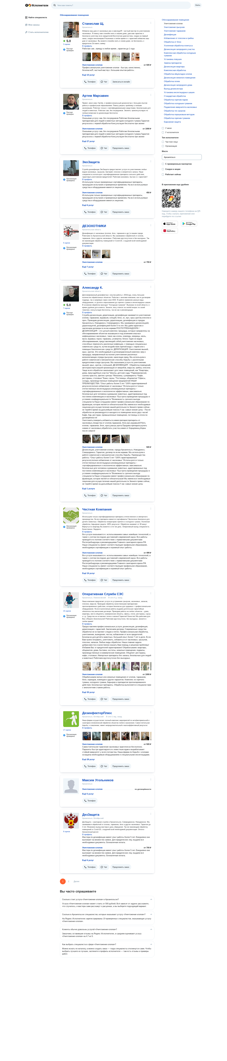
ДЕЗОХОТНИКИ (94, 226)
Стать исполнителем (38, 32)
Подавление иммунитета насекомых (180, 107)
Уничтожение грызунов (174, 27)
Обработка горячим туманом (177, 118)
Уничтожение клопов (92, 65)
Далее (76, 881)
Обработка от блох (172, 42)
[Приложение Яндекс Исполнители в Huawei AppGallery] (170, 230)
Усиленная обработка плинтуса (178, 45)
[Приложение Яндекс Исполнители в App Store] (170, 223)
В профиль (87, 46)
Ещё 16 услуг (88, 573)
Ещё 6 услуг (88, 205)
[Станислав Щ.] (71, 30)
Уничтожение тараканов (174, 31)
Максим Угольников (97, 780)
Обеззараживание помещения (175, 20)
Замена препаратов (173, 63)
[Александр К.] (71, 294)
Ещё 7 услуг (88, 267)
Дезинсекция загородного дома (178, 85)
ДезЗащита (90, 814)
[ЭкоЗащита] (71, 168)
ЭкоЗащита (91, 162)
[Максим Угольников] (71, 786)
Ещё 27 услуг (88, 141)
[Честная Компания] (71, 515)
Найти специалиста (37, 17)
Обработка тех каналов (174, 111)
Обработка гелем (172, 81)
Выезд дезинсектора (173, 89)
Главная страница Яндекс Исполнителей (36, 5)
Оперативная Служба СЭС (102, 594)
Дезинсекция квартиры (174, 66)
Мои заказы (34, 25)
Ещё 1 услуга (88, 488)
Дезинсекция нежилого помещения (179, 78)
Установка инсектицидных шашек (179, 92)
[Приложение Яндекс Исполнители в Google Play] (189, 223)
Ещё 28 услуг (88, 759)
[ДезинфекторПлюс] (71, 719)
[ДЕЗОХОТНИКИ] (71, 232)
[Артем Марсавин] (71, 102)
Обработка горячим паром (176, 100)
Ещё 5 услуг (88, 794)
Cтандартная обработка (175, 96)
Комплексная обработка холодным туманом (180, 54)
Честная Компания (97, 509)
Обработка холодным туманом (178, 103)
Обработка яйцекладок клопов (178, 74)
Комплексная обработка (175, 70)
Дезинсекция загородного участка (179, 49)
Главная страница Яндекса (26, 5)
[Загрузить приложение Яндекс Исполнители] (182, 198)
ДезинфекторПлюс (97, 713)
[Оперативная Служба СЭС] (71, 600)
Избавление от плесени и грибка (179, 38)
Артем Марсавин (95, 95)
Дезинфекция (170, 34)
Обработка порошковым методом (179, 114)
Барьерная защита (172, 122)
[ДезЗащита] (71, 821)
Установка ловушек (173, 59)
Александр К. (92, 287)
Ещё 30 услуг (88, 692)
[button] (90, 82)
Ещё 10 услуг (88, 75)
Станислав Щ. (93, 23)
